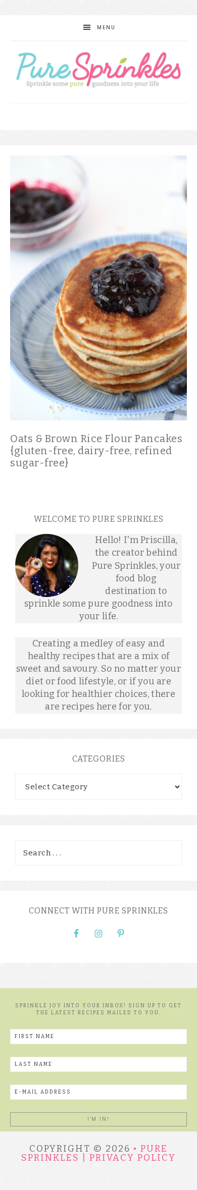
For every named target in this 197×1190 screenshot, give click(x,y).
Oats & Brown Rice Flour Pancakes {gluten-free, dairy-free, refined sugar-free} (96, 450)
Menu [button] (106, 27)
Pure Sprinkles (98, 71)
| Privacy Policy (129, 1157)
